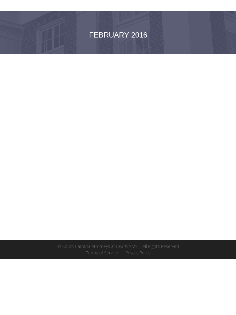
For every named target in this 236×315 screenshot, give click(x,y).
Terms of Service (102, 253)
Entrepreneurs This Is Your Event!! (77, 165)
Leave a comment (180, 176)
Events (39, 176)
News (54, 176)
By (100, 176)
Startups (69, 176)
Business (22, 176)
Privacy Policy (137, 253)
